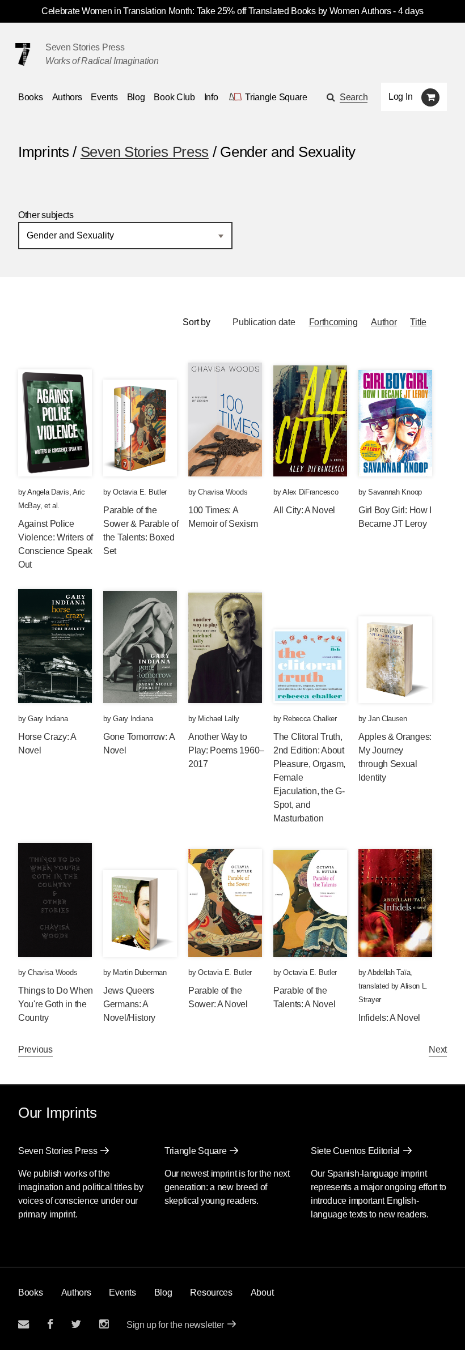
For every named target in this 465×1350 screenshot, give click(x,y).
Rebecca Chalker (310, 718)
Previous (35, 1049)
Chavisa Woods (222, 492)
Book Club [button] (174, 97)
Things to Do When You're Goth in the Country (55, 1004)
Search (353, 97)
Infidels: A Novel (389, 1018)
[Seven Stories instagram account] (103, 1324)
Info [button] (211, 97)
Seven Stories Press (84, 47)
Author (383, 322)
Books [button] (30, 97)
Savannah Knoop (395, 492)
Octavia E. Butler (140, 492)
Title (418, 322)
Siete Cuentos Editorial (355, 1151)
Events (104, 97)
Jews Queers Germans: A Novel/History (129, 1004)
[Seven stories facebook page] (50, 1324)
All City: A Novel (304, 510)
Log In (400, 96)
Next (438, 1049)
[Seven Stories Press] (22, 54)
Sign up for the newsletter (175, 1325)
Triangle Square (195, 1151)
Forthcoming (333, 322)
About (262, 1292)
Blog (136, 97)
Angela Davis (48, 492)
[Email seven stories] (23, 1324)
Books (30, 1292)
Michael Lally (218, 718)
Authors (67, 97)
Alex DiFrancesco (310, 492)
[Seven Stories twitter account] (76, 1324)
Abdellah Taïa (388, 972)
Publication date (263, 322)
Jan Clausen (387, 718)
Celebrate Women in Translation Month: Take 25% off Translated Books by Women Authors (216, 11)
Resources (211, 1292)
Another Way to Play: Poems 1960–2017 (226, 750)
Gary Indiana (47, 718)
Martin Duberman (140, 972)
